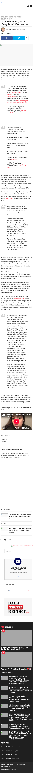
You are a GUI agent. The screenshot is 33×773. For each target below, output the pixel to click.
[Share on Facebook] (7, 38)
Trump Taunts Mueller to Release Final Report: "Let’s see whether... (20, 515)
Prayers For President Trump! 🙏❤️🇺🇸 (16, 669)
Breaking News (7, 17)
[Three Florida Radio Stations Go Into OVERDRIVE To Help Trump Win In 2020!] (4, 697)
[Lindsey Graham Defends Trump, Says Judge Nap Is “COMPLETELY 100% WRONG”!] (4, 706)
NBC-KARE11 (10, 198)
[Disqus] (16, 484)
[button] (28, 6)
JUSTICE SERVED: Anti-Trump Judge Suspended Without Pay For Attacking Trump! (20, 689)
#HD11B (14, 159)
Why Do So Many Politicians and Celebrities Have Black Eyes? (14, 648)
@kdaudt (10, 94)
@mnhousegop (16, 92)
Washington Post (19, 299)
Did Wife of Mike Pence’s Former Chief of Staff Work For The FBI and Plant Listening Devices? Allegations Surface (20, 735)
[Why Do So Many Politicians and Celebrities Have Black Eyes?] (16, 638)
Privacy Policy (5, 766)
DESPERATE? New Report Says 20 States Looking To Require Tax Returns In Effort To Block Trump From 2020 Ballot (20, 717)
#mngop (25, 101)
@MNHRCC (11, 97)
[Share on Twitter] (19, 38)
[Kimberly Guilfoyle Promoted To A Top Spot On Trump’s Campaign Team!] (4, 726)
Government (6, 19)
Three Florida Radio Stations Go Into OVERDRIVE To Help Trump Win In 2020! (20, 698)
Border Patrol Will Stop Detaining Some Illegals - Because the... (20, 529)
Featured (18, 17)
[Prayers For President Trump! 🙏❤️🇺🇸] (16, 659)
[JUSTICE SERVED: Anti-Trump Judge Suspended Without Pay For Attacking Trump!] (4, 688)
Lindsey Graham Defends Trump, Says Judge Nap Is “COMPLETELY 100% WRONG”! (19, 707)
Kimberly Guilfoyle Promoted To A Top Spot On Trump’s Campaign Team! (20, 726)
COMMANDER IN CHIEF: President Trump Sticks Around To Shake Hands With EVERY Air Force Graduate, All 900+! (19, 679)
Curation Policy (20, 764)
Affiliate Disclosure (7, 764)
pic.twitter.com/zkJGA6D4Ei (16, 103)
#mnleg (19, 101)
